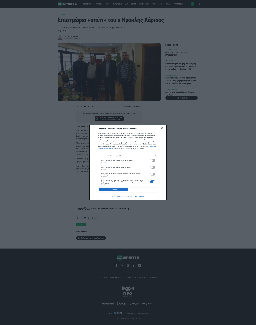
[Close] (162, 129)
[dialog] (128, 162)
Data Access (128, 196)
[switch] (152, 160)
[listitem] (128, 156)
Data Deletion (116, 196)
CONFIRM (113, 189)
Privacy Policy (139, 196)
